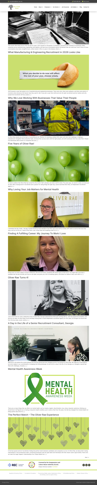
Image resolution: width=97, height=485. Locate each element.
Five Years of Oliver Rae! (21, 143)
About (40, 7)
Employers (47, 7)
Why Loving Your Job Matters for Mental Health (33, 189)
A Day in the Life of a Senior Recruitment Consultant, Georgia (40, 323)
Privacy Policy (5, 482)
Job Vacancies (65, 7)
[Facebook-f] (83, 465)
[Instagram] (89, 465)
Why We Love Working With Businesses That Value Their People (42, 98)
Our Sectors (56, 7)
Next (87, 457)
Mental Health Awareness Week (25, 369)
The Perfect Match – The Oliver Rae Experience (33, 414)
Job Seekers (74, 7)
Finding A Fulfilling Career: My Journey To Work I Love (37, 233)
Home (35, 7)
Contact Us (86, 7)
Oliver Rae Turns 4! (18, 277)
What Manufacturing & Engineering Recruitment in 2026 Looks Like (44, 52)
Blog (81, 7)
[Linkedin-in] (86, 465)
